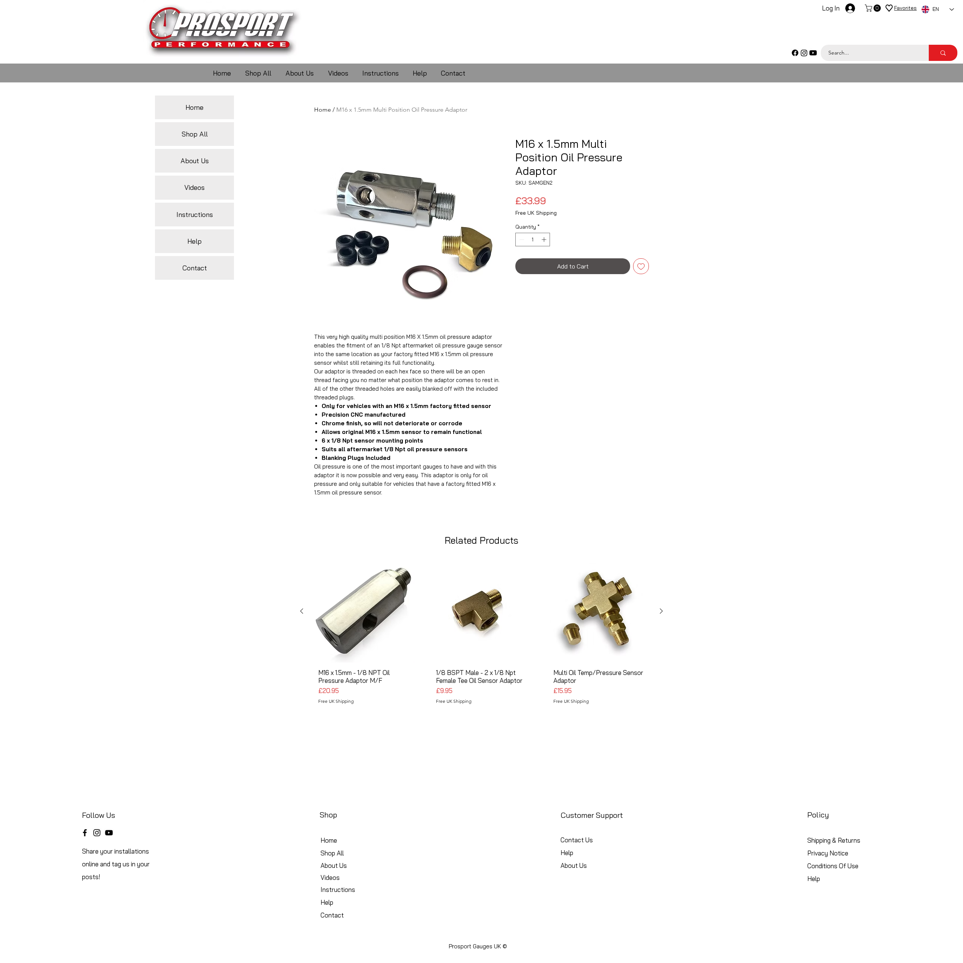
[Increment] (544, 239)
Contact (194, 268)
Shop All (195, 134)
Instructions (194, 214)
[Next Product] (661, 611)
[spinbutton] (533, 239)
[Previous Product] (301, 611)
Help (194, 241)
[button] (873, 8)
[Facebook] (795, 53)
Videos (194, 187)
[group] (481, 639)
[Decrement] (521, 239)
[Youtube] (813, 53)
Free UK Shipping (536, 213)
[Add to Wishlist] (641, 266)
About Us (195, 160)
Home (322, 109)
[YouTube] (109, 832)
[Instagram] (804, 53)
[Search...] (943, 53)
